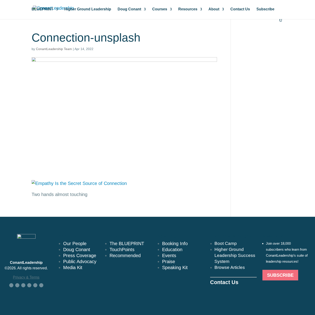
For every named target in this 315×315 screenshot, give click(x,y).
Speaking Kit (175, 267)
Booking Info (175, 243)
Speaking (167, 236)
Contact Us (240, 9)
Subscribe (265, 9)
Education (172, 249)
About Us (68, 236)
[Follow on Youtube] (29, 285)
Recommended (125, 255)
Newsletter (272, 236)
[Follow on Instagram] (35, 285)
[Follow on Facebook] (11, 285)
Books (111, 236)
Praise (168, 261)
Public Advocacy (79, 261)
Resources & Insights (231, 236)
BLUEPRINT (42, 9)
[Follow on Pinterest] (41, 285)
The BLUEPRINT (127, 243)
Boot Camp (225, 243)
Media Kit (72, 267)
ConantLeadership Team (54, 49)
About (213, 9)
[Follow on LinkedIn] (23, 285)
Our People (74, 243)
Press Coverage (79, 255)
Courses (159, 9)
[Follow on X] (17, 285)
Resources (187, 9)
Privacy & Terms (26, 277)
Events (169, 255)
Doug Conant (129, 9)
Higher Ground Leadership (87, 9)
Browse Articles (229, 267)
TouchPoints (122, 249)
